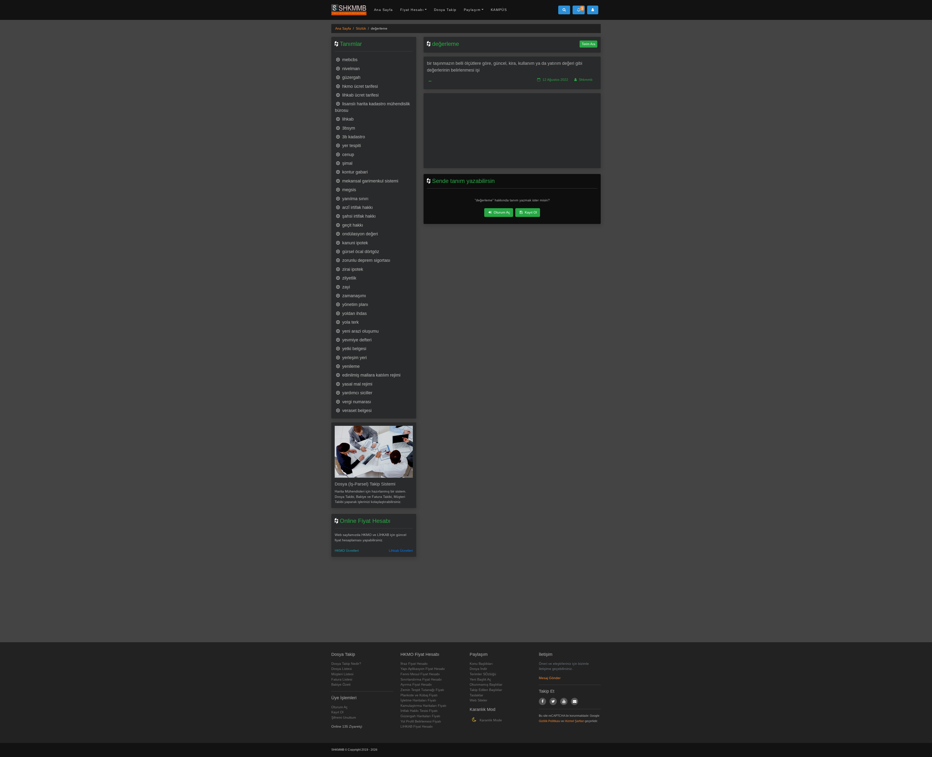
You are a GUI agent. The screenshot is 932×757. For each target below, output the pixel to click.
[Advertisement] (373, 597)
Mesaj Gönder (550, 678)
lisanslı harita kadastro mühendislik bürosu (372, 107)
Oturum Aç (501, 212)
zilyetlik (348, 278)
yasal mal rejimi (356, 384)
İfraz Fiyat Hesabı (414, 664)
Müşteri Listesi (342, 674)
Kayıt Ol (530, 212)
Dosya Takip (445, 10)
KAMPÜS (499, 10)
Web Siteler (478, 700)
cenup (347, 154)
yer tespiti (351, 145)
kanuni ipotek (354, 242)
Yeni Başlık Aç (480, 679)
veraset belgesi (356, 410)
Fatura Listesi (341, 679)
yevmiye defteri (356, 339)
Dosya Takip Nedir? (346, 664)
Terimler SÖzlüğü (483, 674)
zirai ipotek (352, 269)
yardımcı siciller (356, 392)
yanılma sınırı (354, 198)
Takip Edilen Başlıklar (486, 690)
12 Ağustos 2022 (554, 80)
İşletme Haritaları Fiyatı (418, 700)
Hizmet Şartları (574, 721)
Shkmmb (585, 80)
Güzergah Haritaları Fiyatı (420, 716)
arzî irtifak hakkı (357, 207)
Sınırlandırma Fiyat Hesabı (421, 679)
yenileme (350, 366)
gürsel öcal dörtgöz (360, 251)
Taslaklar (476, 695)
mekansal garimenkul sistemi (369, 181)
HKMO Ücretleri (347, 550)
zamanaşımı (353, 295)
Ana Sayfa (383, 10)
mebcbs (349, 59)
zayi (345, 287)
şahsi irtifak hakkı (358, 216)
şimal (346, 163)
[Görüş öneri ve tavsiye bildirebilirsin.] (574, 701)
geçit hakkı (352, 225)
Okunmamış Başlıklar (486, 684)
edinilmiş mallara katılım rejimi (370, 375)
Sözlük (361, 28)
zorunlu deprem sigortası (365, 260)
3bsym (348, 128)
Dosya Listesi (341, 669)
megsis (348, 189)
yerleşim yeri (354, 357)
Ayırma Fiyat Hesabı (416, 684)
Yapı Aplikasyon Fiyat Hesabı (422, 669)
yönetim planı (354, 304)
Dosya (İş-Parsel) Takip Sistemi (365, 484)
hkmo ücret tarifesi (359, 86)
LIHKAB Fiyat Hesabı (416, 726)
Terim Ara (588, 44)
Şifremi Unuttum (343, 717)
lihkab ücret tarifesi (360, 95)
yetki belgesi (353, 348)
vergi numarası (356, 401)
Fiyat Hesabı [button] (412, 10)
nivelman (350, 68)
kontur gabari (354, 172)
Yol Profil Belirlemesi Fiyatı (420, 721)
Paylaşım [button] (472, 10)
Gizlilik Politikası (549, 721)
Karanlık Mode (490, 720)
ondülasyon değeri (359, 233)
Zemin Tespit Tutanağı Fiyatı (422, 690)
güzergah (350, 77)
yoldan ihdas (354, 313)
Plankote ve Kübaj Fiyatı (419, 695)
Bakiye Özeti (340, 684)
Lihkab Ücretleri (401, 550)
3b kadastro (353, 136)
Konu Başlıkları (481, 664)
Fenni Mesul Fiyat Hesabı (420, 674)
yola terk (350, 322)
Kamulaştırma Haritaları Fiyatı (423, 706)
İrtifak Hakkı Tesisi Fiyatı (419, 711)
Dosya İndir (478, 669)
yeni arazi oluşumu (360, 331)
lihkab (347, 119)
